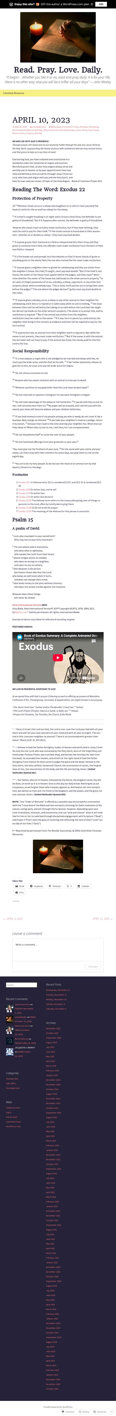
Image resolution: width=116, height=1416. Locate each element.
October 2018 (52, 1388)
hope (72, 130)
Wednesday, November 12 (58, 990)
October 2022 (52, 1164)
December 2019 (53, 1323)
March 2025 (51, 1065)
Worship (38, 133)
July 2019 (50, 1346)
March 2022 (51, 1197)
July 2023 (50, 1122)
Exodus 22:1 (24, 482)
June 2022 (50, 1183)
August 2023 (51, 1117)
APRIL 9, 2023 (12, 918)
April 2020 (50, 1304)
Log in (8, 1112)
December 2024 (53, 1080)
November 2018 (53, 1384)
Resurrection (18, 133)
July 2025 (50, 1047)
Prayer (96, 130)
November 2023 (53, 1103)
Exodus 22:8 (24, 489)
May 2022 (50, 1187)
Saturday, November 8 (56, 1008)
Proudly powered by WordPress (58, 1407)
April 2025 (50, 1061)
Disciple (26, 130)
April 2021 (50, 1248)
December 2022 (53, 1154)
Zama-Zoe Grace (22, 1004)
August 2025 (51, 1042)
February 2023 (52, 1145)
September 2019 (53, 1337)
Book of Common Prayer (68, 126)
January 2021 (52, 1262)
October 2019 (52, 1332)
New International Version (26, 604)
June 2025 (50, 1051)
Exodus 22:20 (24, 500)
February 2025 (52, 1070)
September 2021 (53, 1225)
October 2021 (52, 1220)
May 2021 (50, 1243)
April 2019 (50, 1360)
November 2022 (53, 1159)
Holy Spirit (64, 130)
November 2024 (53, 1084)
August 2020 (51, 1285)
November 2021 (53, 1215)
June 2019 (50, 1351)
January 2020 (52, 1318)
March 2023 (51, 1140)
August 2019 (51, 1342)
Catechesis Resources (13, 93)
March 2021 (51, 1253)
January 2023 (52, 1150)
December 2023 (53, 1098)
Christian (83, 126)
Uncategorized (39, 126)
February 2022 (52, 1201)
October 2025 (52, 1033)
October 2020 (52, 1276)
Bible (53, 126)
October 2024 (52, 1089)
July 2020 (50, 1290)
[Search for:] (110, 93)
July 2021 (50, 1234)
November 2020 (53, 1271)
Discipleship (36, 130)
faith (45, 130)
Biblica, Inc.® (21, 612)
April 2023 (50, 1136)
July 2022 (50, 1178)
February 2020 (52, 1314)
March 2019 (51, 1365)
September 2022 (53, 1168)
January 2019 (52, 1374)
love (90, 130)
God (50, 130)
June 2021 (50, 1239)
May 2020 (50, 1300)
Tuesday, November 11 (56, 994)
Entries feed (11, 1117)
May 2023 (50, 1131)
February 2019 (52, 1370)
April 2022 (50, 1192)
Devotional (17, 130)
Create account (13, 1107)
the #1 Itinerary (21, 1038)
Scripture (29, 133)
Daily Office (11, 1083)
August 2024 (51, 1094)
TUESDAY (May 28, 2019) (25, 1043)
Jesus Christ (81, 130)
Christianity (94, 126)
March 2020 (51, 1309)
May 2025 (50, 1056)
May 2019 (50, 1356)
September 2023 (53, 1112)
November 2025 (53, 1028)
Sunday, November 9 (55, 1004)
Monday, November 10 (56, 999)
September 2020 (53, 1281)
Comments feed (13, 1121)
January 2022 (52, 1206)
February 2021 (52, 1257)
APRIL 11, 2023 (102, 918)
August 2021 (51, 1229)
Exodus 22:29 (24, 511)
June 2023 (50, 1126)
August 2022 (51, 1173)
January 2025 (52, 1075)
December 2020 (53, 1267)
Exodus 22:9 (24, 493)
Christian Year (12, 1078)
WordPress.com (13, 1126)
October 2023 (52, 1108)
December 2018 (53, 1379)
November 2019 (53, 1328)
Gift (101, 4)
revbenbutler (21, 1017)
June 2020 (50, 1295)
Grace (56, 130)
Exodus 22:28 (24, 507)
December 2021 (53, 1211)
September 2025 (53, 1037)
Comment (93, 966)
